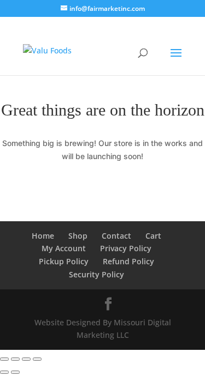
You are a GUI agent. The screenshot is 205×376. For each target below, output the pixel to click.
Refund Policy (128, 261)
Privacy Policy (125, 248)
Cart (153, 236)
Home (43, 236)
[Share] (26, 359)
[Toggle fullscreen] (15, 359)
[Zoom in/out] (4, 359)
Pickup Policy (64, 261)
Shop (77, 236)
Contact (116, 236)
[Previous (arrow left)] (4, 372)
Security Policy (96, 274)
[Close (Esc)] (37, 359)
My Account (64, 248)
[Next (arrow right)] (15, 372)
